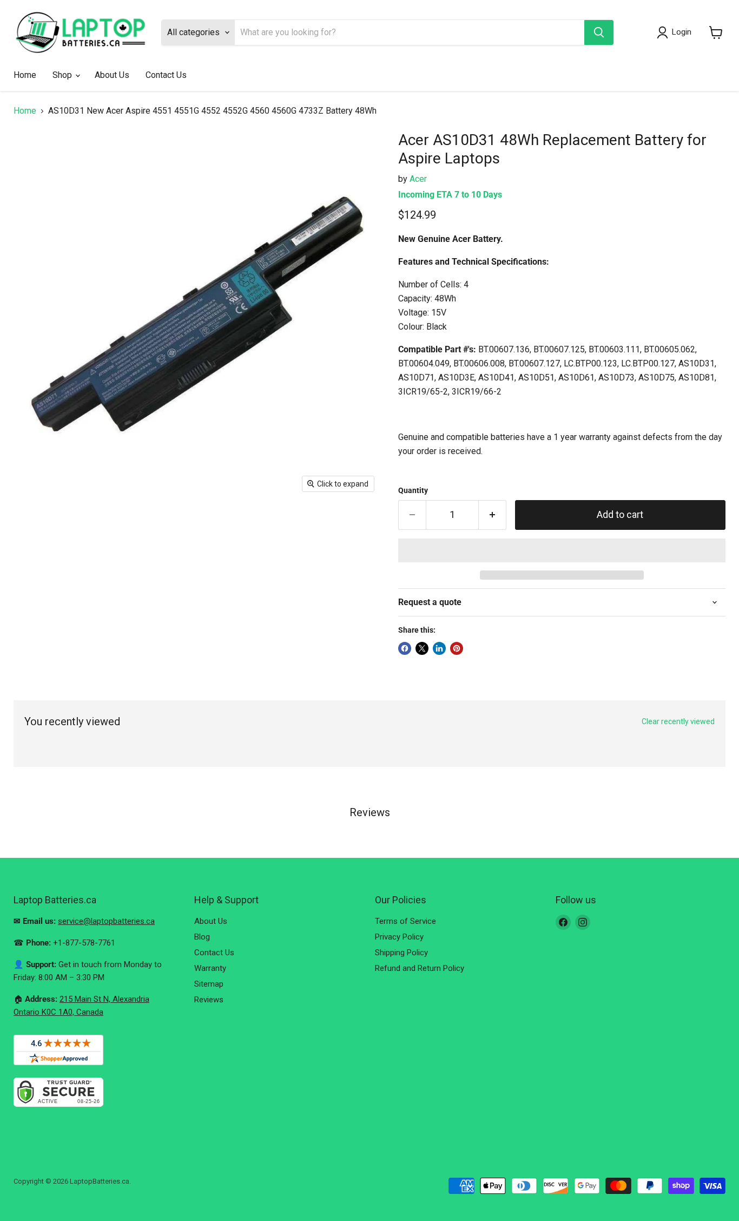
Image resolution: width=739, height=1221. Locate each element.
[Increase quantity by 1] (492, 515)
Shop (63, 75)
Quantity (413, 490)
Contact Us (166, 75)
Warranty (210, 968)
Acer (418, 179)
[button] (561, 550)
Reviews (208, 1000)
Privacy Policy (399, 937)
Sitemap (208, 984)
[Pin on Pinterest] (456, 648)
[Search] (598, 32)
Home (25, 75)
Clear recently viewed (678, 721)
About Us (112, 75)
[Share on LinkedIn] (439, 648)
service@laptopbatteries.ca (106, 921)
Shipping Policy (401, 952)
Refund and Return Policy (419, 968)
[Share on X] (421, 648)
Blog (202, 937)
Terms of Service (405, 921)
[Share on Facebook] (404, 648)
